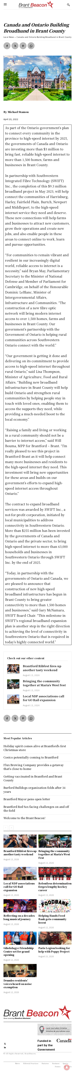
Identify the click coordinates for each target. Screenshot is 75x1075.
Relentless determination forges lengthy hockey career (55, 887)
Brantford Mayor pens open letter (26, 799)
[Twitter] (15, 45)
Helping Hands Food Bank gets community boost (52, 919)
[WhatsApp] (31, 45)
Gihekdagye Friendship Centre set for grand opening (18, 951)
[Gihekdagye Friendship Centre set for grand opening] (20, 938)
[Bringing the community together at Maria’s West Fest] (13, 684)
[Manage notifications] (67, 1067)
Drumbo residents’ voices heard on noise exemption (17, 984)
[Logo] (36, 4)
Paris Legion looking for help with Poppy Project (54, 949)
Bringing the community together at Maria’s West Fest (44, 683)
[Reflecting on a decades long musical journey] (20, 905)
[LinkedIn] (4, 1047)
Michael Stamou (18, 112)
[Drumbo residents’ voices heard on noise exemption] (20, 970)
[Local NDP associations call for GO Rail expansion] (13, 699)
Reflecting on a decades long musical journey (19, 917)
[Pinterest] (23, 45)
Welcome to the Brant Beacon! (24, 818)
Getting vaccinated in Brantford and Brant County (32, 778)
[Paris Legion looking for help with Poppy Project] (55, 938)
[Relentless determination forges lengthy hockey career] (55, 873)
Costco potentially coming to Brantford (30, 757)
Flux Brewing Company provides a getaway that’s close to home (33, 767)
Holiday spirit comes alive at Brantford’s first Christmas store (34, 748)
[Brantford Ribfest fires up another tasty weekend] (13, 669)
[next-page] (11, 828)
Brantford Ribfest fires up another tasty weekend (42, 668)
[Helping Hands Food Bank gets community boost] (55, 905)
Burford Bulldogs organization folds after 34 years (34, 789)
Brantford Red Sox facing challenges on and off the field (36, 809)
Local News (8, 37)
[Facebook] (6, 45)
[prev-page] (5, 828)
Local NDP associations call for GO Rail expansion (43, 698)
